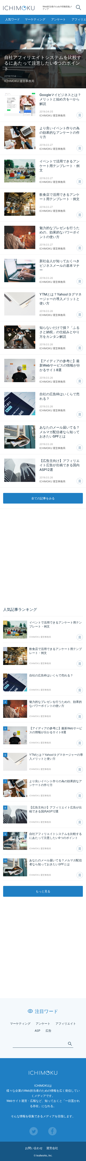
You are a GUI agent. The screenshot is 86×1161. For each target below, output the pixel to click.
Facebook (52, 1131)
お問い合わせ (34, 1148)
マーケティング (35, 19)
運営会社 (52, 1148)
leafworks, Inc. (44, 1155)
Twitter (33, 1131)
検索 (78, 7)
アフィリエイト (66, 1023)
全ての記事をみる (43, 498)
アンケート (58, 19)
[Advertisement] (43, 558)
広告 (48, 1030)
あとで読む (80, 115)
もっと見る (43, 891)
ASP (37, 1030)
